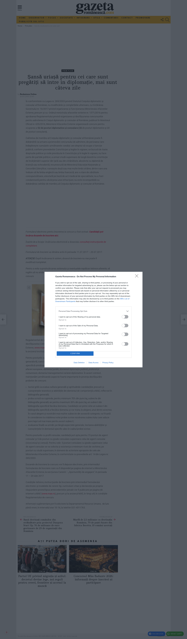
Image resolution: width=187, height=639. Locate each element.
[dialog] (93, 319)
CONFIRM (75, 353)
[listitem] (93, 311)
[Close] (137, 276)
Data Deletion (79, 363)
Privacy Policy (107, 363)
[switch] (125, 316)
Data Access (93, 363)
